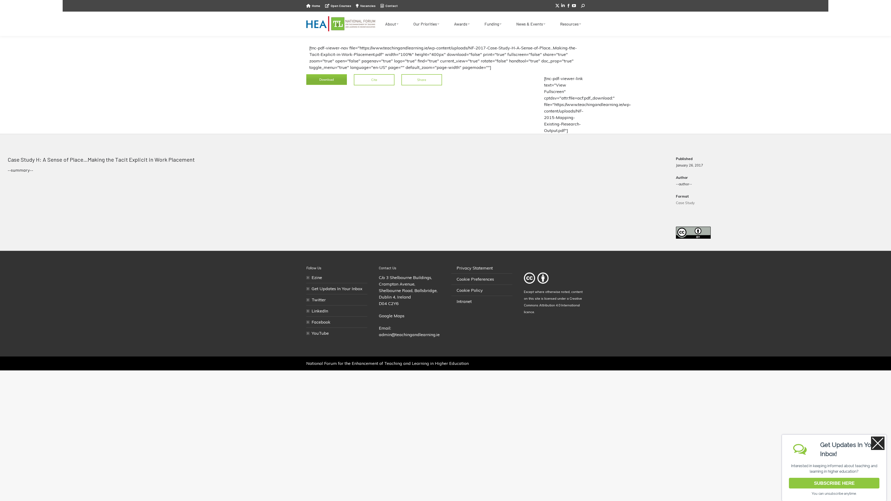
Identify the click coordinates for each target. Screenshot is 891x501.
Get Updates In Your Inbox (337, 288)
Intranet (464, 301)
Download (326, 79)
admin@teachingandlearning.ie (409, 334)
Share (421, 80)
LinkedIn (320, 311)
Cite (374, 80)
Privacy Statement (475, 268)
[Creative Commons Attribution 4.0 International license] (537, 285)
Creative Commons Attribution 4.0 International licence (553, 305)
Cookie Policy (470, 290)
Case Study (685, 203)
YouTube (320, 333)
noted (565, 292)
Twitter (319, 299)
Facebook (321, 322)
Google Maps (391, 315)
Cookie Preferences (475, 279)
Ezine (317, 277)
